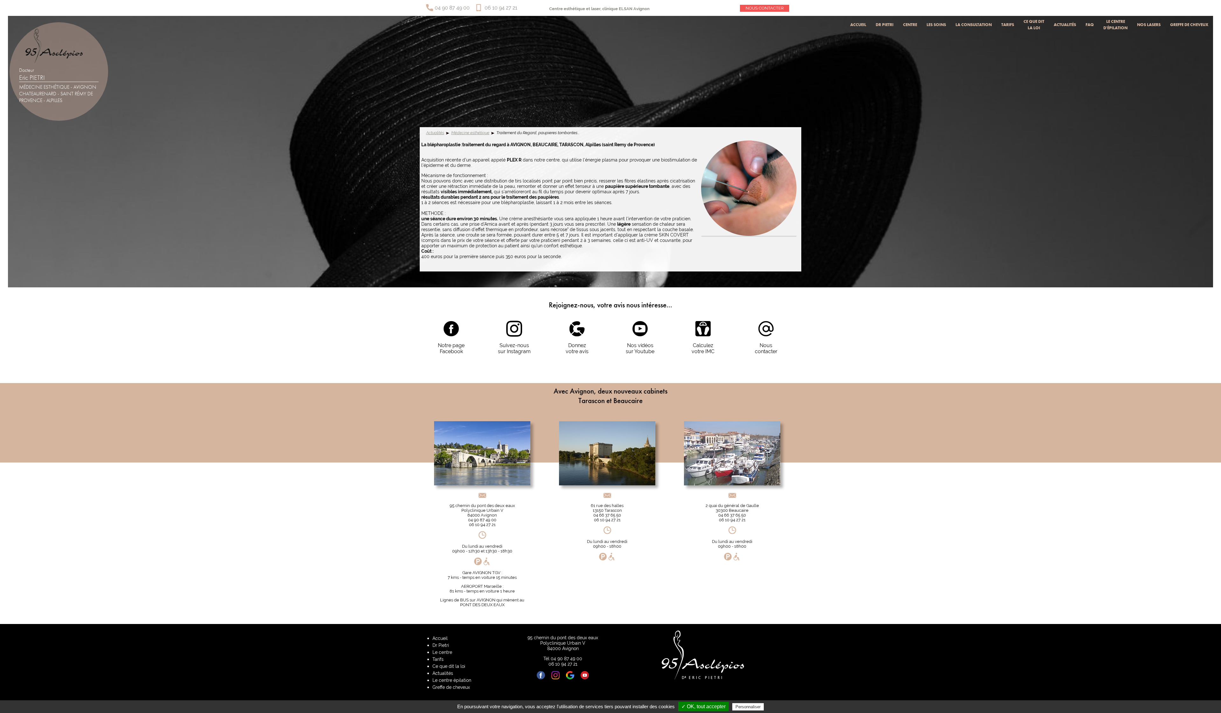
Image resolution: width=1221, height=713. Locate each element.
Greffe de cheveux (1189, 24)
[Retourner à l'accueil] (54, 62)
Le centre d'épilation (1115, 25)
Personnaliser (748, 706)
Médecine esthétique (470, 132)
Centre (910, 24)
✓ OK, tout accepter (703, 706)
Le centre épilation (451, 680)
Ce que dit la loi (1034, 25)
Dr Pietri (884, 24)
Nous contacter (764, 8)
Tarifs (1007, 24)
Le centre (442, 652)
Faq (1090, 24)
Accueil (858, 24)
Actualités (1065, 24)
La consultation (973, 24)
